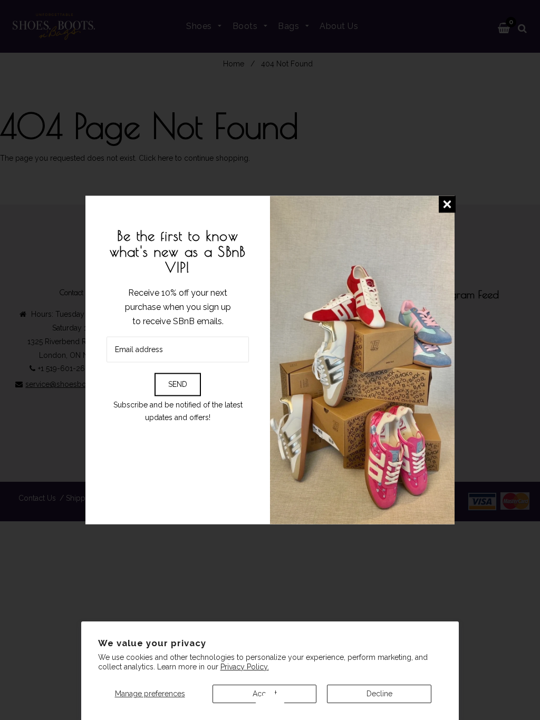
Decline (379, 693)
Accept (265, 693)
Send (177, 384)
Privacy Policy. (244, 667)
